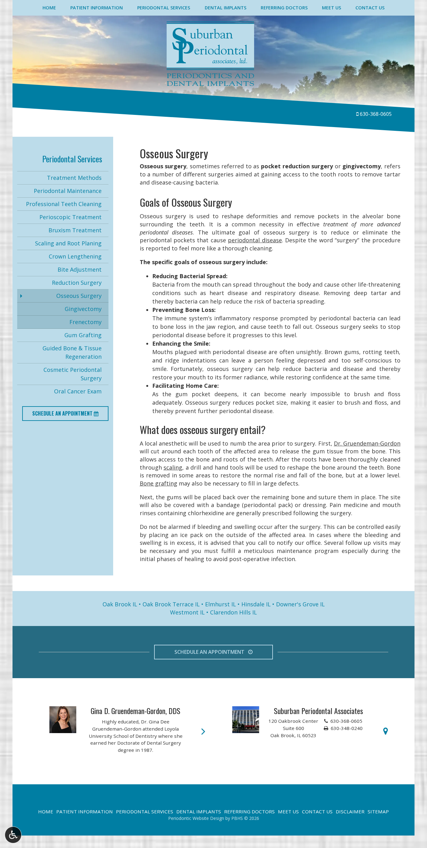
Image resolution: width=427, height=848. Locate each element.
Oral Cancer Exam (78, 391)
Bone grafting (158, 483)
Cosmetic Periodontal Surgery (72, 374)
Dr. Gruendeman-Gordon (367, 443)
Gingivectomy (83, 309)
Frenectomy (85, 322)
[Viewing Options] (13, 834)
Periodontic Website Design (196, 818)
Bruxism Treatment (75, 230)
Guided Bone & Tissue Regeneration (72, 352)
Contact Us (369, 7)
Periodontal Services (163, 7)
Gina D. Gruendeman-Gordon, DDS (135, 710)
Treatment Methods (74, 177)
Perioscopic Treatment (70, 217)
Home (49, 7)
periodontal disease (255, 240)
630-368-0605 (376, 114)
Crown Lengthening (75, 256)
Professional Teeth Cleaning (64, 204)
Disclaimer (350, 811)
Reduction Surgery (77, 282)
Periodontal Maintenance (68, 191)
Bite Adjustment (80, 269)
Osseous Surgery (79, 295)
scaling (172, 467)
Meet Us (331, 7)
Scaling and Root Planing (68, 243)
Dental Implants (225, 7)
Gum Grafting (83, 335)
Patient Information (96, 7)
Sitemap (378, 811)
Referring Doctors (284, 7)
